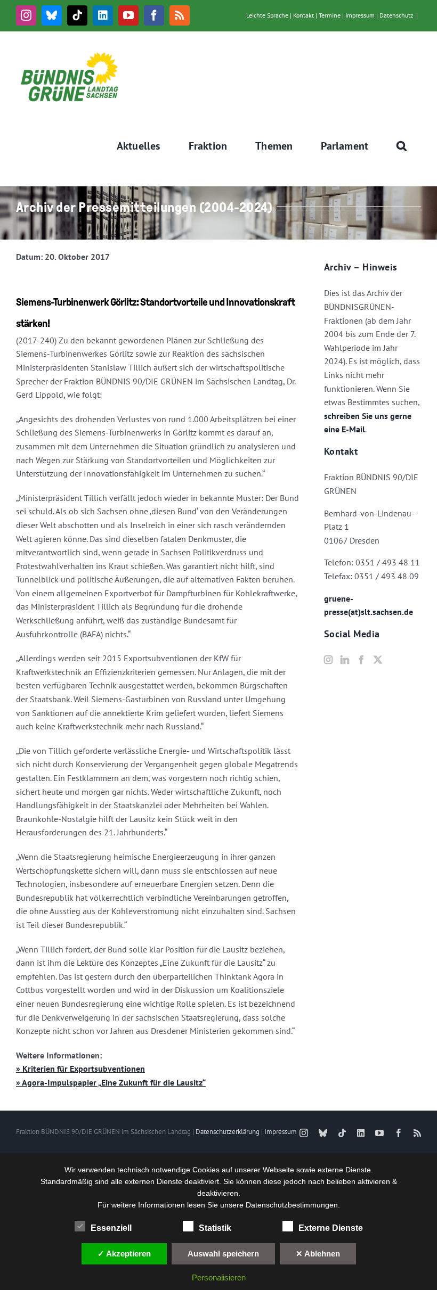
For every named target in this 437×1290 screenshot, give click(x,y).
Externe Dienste (330, 1228)
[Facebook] (361, 659)
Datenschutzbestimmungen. (293, 1205)
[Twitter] (378, 659)
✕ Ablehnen (318, 1253)
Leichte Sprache (267, 15)
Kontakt (303, 15)
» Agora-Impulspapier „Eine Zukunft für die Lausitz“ (111, 1082)
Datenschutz (396, 15)
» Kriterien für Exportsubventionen (80, 1068)
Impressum (360, 15)
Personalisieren (219, 1277)
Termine (330, 15)
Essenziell (111, 1228)
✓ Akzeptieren (124, 1253)
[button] (402, 146)
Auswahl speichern (223, 1253)
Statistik (215, 1228)
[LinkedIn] (345, 659)
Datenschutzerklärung (228, 1131)
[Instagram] (328, 659)
